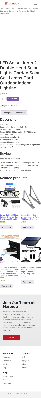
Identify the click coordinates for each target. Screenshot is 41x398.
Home (2, 9)
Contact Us (7, 361)
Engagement (26, 361)
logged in (14, 170)
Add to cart (12, 99)
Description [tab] (8, 113)
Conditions (7, 383)
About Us (6, 357)
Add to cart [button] (6, 227)
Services (6, 364)
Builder (24, 364)
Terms (5, 380)
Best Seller (10, 9)
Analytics (25, 357)
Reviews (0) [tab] (21, 113)
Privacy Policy (8, 376)
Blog (4, 368)
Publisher (25, 368)
